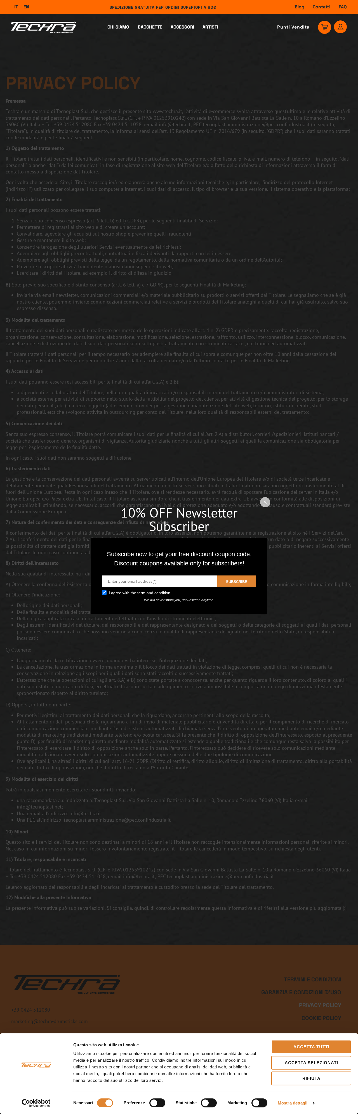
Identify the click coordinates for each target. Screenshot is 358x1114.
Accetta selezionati (311, 1062)
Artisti (210, 27)
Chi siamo (118, 27)
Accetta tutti (311, 1046)
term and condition (153, 593)
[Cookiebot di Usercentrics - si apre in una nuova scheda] (36, 1103)
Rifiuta (311, 1078)
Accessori (182, 27)
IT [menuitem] (16, 7)
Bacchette (150, 27)
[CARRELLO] (324, 27)
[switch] (157, 1102)
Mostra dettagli (293, 1103)
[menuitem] (16, 7)
